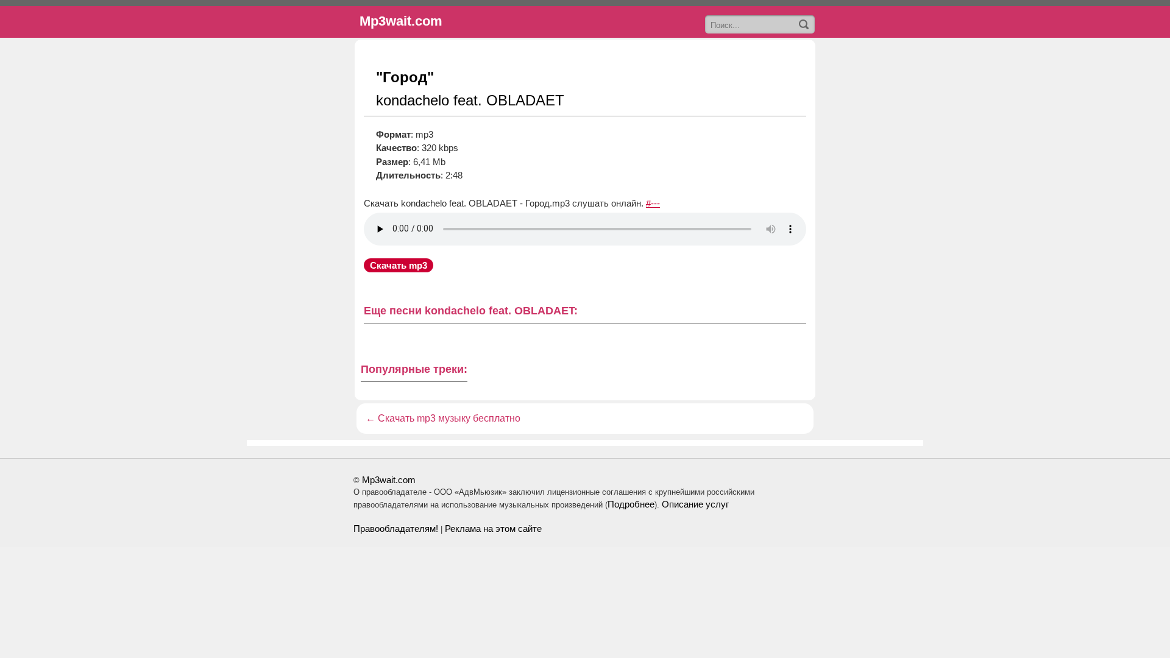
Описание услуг (695, 504)
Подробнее (631, 504)
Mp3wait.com (389, 480)
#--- (653, 203)
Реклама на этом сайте (493, 528)
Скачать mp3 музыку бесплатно (449, 418)
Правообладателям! (395, 528)
